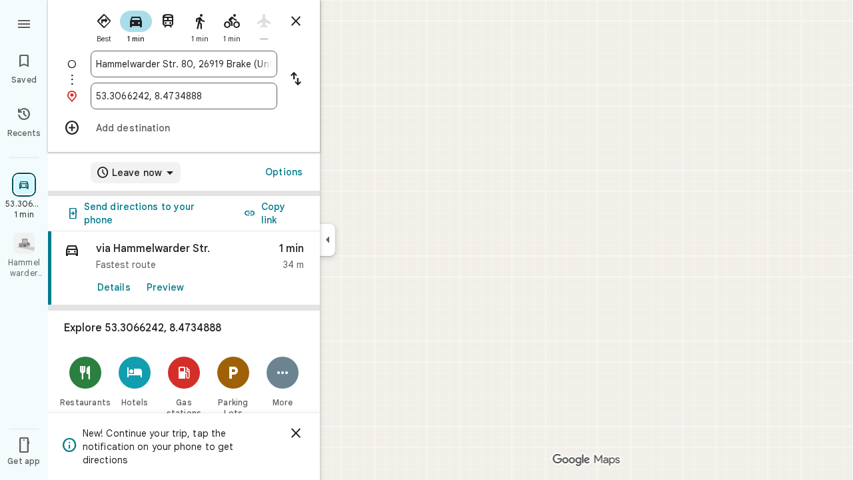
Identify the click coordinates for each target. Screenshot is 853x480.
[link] (184, 268)
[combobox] (184, 64)
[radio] (104, 25)
